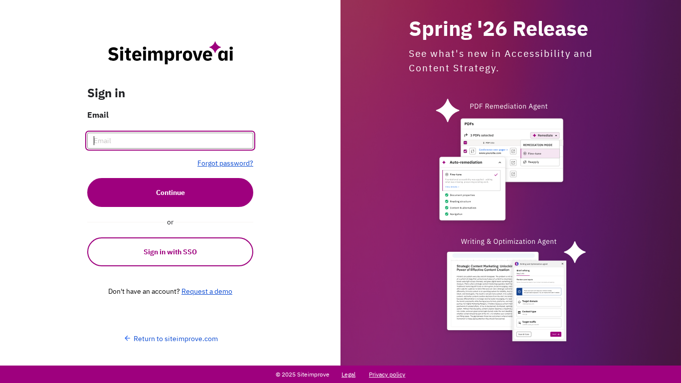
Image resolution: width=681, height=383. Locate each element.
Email (98, 115)
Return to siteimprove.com (176, 338)
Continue (170, 192)
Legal (348, 374)
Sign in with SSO (170, 251)
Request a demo (206, 291)
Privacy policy (387, 374)
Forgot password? (225, 163)
